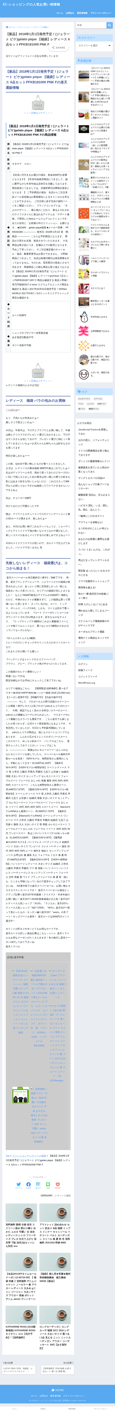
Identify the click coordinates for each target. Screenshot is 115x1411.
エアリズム (98, 399)
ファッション (19, 1156)
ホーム (60, 13)
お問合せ (70, 13)
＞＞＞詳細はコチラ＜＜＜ (38, 113)
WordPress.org (86, 683)
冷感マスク (101, 404)
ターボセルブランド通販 (91, 631)
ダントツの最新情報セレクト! (94, 461)
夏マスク (81, 409)
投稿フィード (85, 670)
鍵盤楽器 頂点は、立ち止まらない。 (94, 497)
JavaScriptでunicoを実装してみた (93, 431)
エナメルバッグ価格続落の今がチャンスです (93, 623)
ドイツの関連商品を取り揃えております (93, 452)
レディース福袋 (37, 1156)
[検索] (109, 25)
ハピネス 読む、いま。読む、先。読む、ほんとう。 (94, 507)
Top (7, 1156)
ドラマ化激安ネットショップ (93, 581)
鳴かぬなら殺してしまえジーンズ (93, 612)
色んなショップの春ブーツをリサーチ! (93, 486)
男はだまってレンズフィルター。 (93, 562)
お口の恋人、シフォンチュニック (93, 442)
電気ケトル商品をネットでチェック (93, 640)
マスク (80, 404)
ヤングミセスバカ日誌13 (91, 478)
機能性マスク (94, 409)
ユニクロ (90, 404)
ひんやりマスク (84, 399)
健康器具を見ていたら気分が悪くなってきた (93, 469)
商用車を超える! (87, 587)
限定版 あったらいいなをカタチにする (94, 572)
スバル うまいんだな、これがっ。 (94, 551)
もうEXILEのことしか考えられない (93, 530)
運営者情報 (82, 13)
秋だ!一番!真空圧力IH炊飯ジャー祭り (93, 596)
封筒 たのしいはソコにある (93, 604)
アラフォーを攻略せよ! (90, 522)
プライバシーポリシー (100, 13)
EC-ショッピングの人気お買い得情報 (31, 4)
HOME (59, 1390)
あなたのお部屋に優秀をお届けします (93, 541)
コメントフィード (87, 676)
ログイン (83, 664)
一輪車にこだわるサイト (91, 516)
